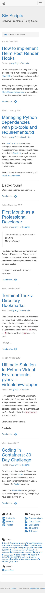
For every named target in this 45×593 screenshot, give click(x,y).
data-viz (6, 543)
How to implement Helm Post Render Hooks (20, 53)
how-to (34, 554)
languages (28, 548)
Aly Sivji (14, 63)
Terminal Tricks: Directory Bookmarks (17, 300)
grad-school (28, 552)
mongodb (31, 545)
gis (17, 561)
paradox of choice (14, 143)
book (31, 550)
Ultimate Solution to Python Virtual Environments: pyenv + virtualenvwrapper (19, 374)
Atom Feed (9, 570)
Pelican (13, 588)
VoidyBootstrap (35, 588)
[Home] (5, 34)
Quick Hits (25, 137)
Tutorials (25, 63)
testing (20, 547)
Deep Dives (34, 521)
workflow (16, 559)
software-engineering (19, 550)
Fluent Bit (6, 76)
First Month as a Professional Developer (18, 216)
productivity (14, 556)
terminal (36, 547)
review (15, 542)
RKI (43, 588)
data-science (22, 554)
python (38, 552)
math (7, 545)
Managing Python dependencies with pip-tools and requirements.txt (19, 124)
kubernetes (26, 559)
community (11, 548)
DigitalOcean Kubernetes (13, 92)
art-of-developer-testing (17, 545)
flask (32, 557)
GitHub (9, 521)
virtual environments (11, 175)
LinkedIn (10, 518)
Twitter (9, 524)
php (22, 557)
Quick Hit (17, 153)
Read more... (8, 101)
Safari (20, 474)
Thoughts (25, 226)
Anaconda (16, 490)
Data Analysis (35, 518)
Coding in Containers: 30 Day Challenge (16, 454)
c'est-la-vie (17, 552)
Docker (17, 484)
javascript (35, 559)
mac (27, 557)
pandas (23, 543)
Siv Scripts (12, 15)
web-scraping (8, 555)
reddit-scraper (34, 542)
